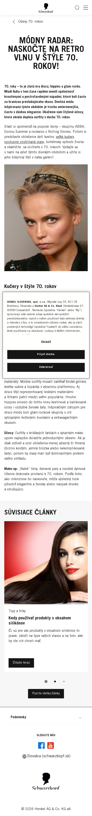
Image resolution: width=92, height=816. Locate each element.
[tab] (46, 681)
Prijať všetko (46, 354)
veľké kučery (65, 137)
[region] (46, 335)
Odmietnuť (46, 367)
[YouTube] (50, 745)
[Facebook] (41, 745)
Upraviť (46, 341)
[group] (46, 254)
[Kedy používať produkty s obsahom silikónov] (46, 597)
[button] (46, 717)
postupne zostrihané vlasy (24, 142)
